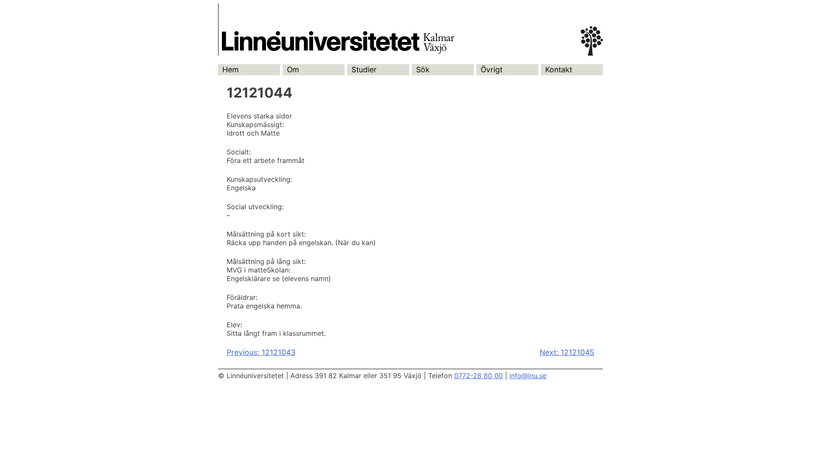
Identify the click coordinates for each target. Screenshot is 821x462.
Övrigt (491, 69)
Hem (230, 69)
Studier (364, 69)
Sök (423, 69)
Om (293, 69)
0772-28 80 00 (478, 375)
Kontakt (558, 69)
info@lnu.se (527, 375)
